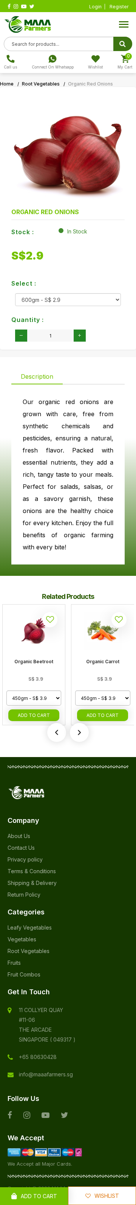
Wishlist (106, 1196)
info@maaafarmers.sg (46, 1074)
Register (119, 6)
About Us (19, 836)
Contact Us (21, 847)
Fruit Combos (24, 974)
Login (95, 6)
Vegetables (22, 939)
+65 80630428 (38, 1057)
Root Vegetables (41, 84)
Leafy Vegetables (30, 927)
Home (7, 84)
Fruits (14, 962)
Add (34, 715)
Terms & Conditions (32, 871)
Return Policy (24, 894)
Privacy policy (25, 859)
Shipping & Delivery (32, 883)
